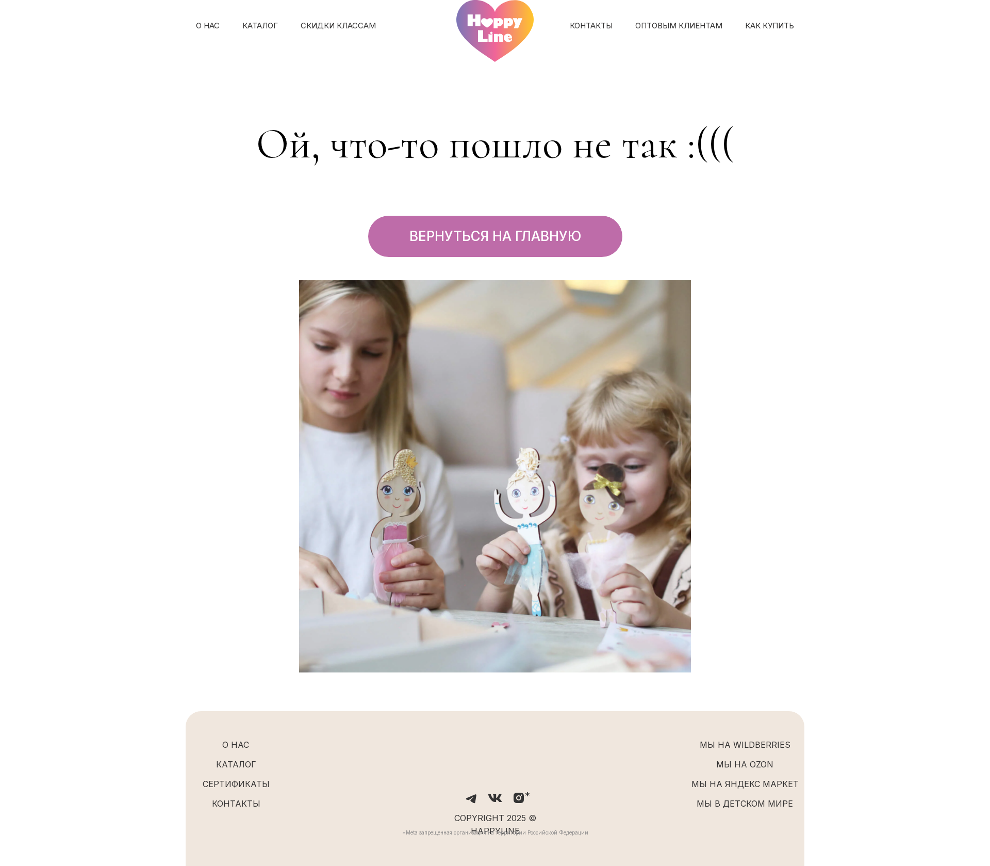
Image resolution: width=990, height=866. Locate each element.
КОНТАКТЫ (591, 25)
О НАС (208, 25)
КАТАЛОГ (260, 25)
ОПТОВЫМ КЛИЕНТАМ (678, 25)
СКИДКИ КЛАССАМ (338, 25)
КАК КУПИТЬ (769, 25)
